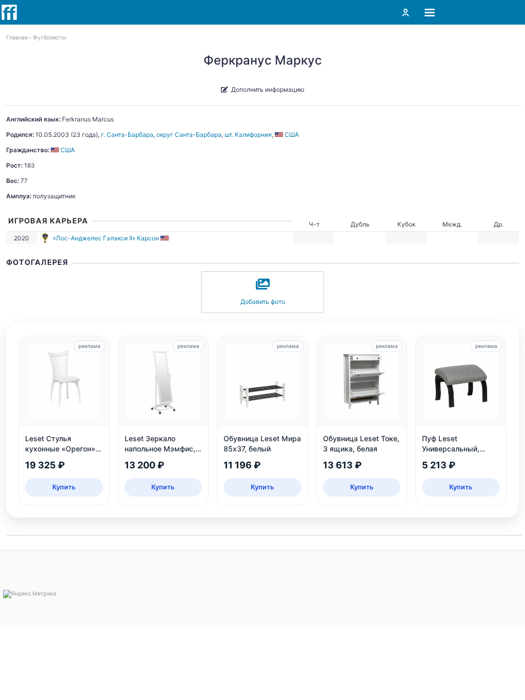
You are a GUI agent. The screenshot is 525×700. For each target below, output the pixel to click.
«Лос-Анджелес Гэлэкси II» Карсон (106, 238)
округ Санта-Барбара (188, 134)
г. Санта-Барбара (127, 134)
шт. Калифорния (248, 134)
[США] (165, 238)
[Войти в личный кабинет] (405, 12)
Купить (64, 487)
